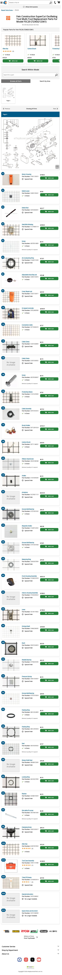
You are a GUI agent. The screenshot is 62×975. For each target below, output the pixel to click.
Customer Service (8, 946)
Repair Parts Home (7, 10)
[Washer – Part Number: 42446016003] (11, 799)
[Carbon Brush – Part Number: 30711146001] (38, 41)
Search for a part (9, 75)
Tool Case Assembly (28, 860)
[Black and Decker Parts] (7, 931)
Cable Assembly (26, 408)
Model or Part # (14, 2)
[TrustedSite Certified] (30, 967)
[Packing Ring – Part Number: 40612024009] (11, 715)
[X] (32, 960)
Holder (24, 475)
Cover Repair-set (27, 291)
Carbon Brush (32, 48)
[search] (50, 3)
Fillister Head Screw (28, 459)
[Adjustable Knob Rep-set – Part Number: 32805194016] (11, 280)
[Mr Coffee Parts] (53, 931)
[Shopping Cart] (58, 2)
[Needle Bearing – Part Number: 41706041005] (11, 665)
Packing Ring (26, 710)
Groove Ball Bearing (28, 509)
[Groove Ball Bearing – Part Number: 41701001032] (11, 514)
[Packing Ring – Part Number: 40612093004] (11, 732)
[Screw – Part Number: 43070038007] (11, 380)
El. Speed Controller (28, 308)
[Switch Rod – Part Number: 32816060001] (11, 213)
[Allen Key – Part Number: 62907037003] (13, 41)
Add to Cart (14, 61)
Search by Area (45, 81)
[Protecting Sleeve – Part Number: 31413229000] (11, 397)
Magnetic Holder (27, 526)
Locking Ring (26, 777)
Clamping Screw (26, 827)
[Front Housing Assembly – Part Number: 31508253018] (11, 581)
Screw (23, 241)
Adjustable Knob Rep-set (29, 275)
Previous (7, 109)
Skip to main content (30, 14)
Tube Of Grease (26, 877)
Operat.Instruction (27, 894)
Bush (23, 643)
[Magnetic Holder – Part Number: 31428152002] (11, 531)
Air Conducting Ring (28, 258)
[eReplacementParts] (5, 2)
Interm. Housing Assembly (30, 593)
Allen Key (5, 48)
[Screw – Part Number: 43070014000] (11, 246)
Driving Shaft (26, 626)
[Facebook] (20, 960)
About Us (5, 954)
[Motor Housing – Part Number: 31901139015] (11, 179)
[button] (1, 2)
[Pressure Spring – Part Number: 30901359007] (11, 681)
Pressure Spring (27, 676)
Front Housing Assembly (29, 576)
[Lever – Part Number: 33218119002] (11, 614)
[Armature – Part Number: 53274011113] (11, 497)
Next (54, 109)
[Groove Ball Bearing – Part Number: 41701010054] (11, 698)
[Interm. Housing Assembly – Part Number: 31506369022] (11, 598)
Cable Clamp (25, 341)
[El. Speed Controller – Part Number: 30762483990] (11, 313)
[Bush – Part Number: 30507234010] (11, 648)
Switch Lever (25, 191)
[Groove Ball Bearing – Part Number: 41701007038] (11, 548)
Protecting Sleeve (27, 392)
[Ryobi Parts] (25, 931)
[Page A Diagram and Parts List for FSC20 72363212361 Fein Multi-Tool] (30, 143)
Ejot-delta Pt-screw (27, 810)
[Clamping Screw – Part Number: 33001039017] (11, 832)
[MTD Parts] (34, 931)
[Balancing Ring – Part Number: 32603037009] (11, 564)
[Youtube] (39, 960)
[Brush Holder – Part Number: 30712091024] (11, 430)
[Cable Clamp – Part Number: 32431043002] (11, 363)
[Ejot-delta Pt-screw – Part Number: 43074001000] (11, 815)
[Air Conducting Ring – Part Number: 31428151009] (11, 263)
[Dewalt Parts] (16, 931)
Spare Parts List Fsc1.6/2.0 (30, 911)
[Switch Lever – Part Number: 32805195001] (11, 196)
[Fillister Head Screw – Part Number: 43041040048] (11, 464)
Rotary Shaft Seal (27, 760)
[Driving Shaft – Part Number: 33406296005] (11, 631)
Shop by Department (10, 950)
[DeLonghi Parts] (44, 931)
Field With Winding (27, 224)
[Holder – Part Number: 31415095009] (11, 481)
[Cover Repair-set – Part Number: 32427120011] (11, 296)
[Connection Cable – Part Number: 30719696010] (11, 330)
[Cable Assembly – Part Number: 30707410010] (11, 414)
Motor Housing (26, 174)
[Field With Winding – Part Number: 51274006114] (11, 229)
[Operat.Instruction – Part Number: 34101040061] (11, 899)
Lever (23, 609)
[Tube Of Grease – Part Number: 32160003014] (11, 882)
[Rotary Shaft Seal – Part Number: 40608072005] (11, 765)
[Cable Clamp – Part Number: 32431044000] (11, 347)
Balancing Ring (26, 559)
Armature (25, 492)
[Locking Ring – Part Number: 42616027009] (11, 782)
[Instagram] (26, 960)
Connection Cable (27, 325)
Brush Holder (26, 425)
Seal (23, 743)
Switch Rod (25, 208)
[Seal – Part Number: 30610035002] (11, 748)
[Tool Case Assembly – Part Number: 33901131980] (11, 866)
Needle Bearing (26, 660)
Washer (24, 793)
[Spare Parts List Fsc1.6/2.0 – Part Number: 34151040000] (11, 916)
